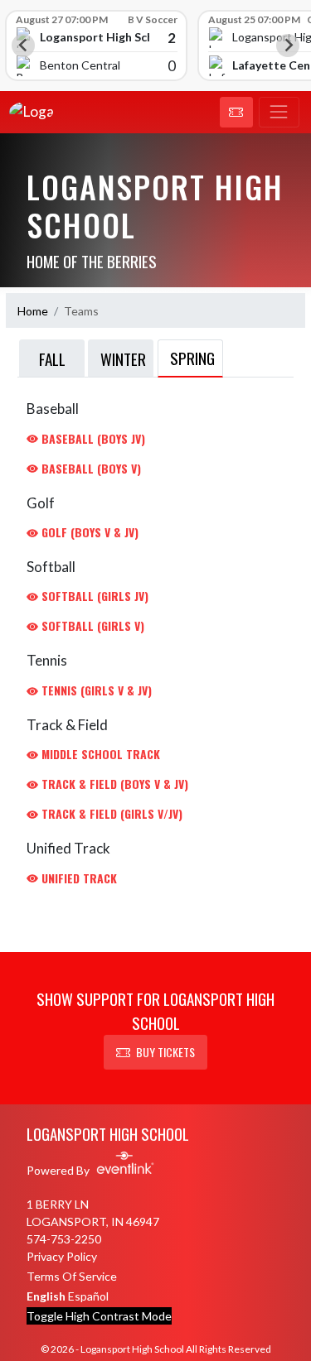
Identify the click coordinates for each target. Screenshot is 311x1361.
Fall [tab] (52, 358)
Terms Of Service (72, 1276)
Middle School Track (99, 753)
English (46, 1296)
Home (32, 311)
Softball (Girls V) (91, 625)
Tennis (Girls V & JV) (95, 690)
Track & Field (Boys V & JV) (113, 783)
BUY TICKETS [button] (165, 1051)
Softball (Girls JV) (93, 595)
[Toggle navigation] (279, 112)
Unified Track (77, 878)
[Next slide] (287, 45)
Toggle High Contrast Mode (99, 1316)
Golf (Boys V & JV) (88, 532)
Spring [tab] (192, 357)
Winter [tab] (123, 358)
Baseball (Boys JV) (91, 438)
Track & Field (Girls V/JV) (110, 813)
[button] (236, 112)
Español (88, 1296)
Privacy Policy (62, 1256)
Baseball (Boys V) (89, 468)
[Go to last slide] (23, 45)
